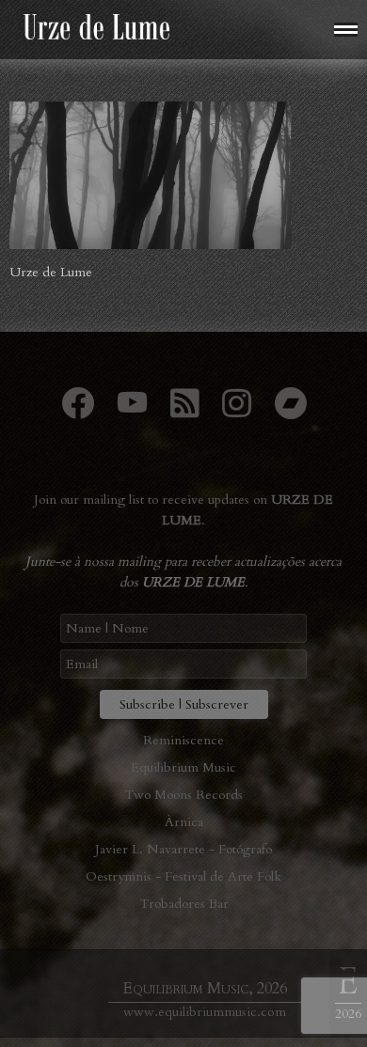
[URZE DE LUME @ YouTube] (132, 411)
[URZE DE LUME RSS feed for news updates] (185, 411)
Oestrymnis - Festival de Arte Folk (183, 876)
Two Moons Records (183, 795)
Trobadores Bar (184, 904)
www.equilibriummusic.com (204, 1012)
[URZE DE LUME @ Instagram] (237, 411)
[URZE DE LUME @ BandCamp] (290, 411)
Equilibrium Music (183, 767)
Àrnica (184, 822)
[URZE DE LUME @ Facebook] (78, 411)
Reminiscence (183, 740)
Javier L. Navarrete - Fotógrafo (183, 849)
